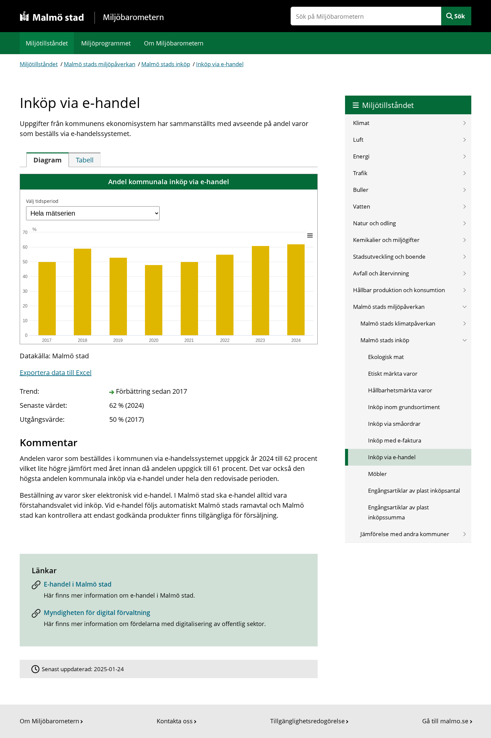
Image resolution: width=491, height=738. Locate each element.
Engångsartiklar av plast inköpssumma (398, 512)
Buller (360, 190)
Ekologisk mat (386, 357)
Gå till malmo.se (445, 721)
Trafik (360, 173)
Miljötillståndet (47, 43)
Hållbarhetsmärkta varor (400, 390)
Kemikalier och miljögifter (386, 240)
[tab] (47, 159)
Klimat (361, 123)
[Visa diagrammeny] (310, 235)
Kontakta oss (175, 721)
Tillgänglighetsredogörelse (307, 721)
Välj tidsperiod (42, 201)
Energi (361, 156)
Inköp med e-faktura (394, 440)
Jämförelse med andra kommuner (404, 534)
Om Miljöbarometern (173, 43)
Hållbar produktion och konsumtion (399, 290)
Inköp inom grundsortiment (404, 407)
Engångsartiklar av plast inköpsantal (414, 490)
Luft (358, 139)
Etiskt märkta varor (393, 373)
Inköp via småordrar (394, 423)
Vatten (361, 206)
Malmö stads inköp (165, 64)
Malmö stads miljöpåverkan (99, 64)
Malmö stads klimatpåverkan (397, 323)
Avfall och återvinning (381, 273)
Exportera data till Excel (56, 372)
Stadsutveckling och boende (389, 256)
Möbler (377, 474)
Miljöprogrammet (106, 43)
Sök (459, 16)
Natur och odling (374, 223)
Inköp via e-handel (219, 64)
